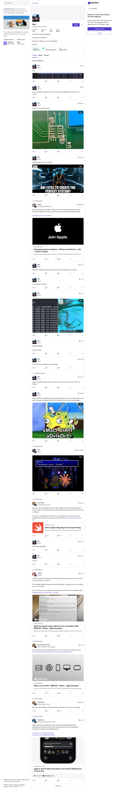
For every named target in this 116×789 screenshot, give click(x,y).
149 (33, 31)
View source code (13, 786)
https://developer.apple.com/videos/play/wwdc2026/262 (55, 652)
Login (99, 33)
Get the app (16, 784)
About (14, 779)
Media (40, 55)
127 (42, 31)
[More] (82, 81)
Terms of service (16, 781)
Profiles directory (25, 779)
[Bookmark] (70, 81)
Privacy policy (7, 781)
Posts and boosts (37, 61)
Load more (58, 785)
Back (36, 3)
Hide (80, 74)
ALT (78, 330)
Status (18, 779)
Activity (34, 55)
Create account (99, 29)
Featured (46, 55)
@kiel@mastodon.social (38, 26)
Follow (76, 25)
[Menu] (82, 24)
